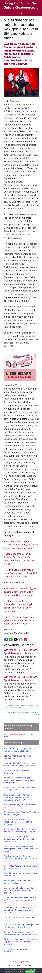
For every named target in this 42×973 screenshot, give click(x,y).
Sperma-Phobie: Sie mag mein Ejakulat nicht (17, 757)
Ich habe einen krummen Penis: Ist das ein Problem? (19, 881)
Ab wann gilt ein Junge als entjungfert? (16, 950)
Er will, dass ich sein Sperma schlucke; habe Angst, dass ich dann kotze (20, 858)
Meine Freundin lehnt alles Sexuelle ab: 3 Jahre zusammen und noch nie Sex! (20, 900)
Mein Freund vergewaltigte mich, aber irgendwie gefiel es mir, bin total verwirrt (21, 848)
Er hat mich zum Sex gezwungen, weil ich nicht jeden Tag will (21, 926)
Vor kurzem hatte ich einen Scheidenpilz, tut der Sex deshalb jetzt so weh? (19, 839)
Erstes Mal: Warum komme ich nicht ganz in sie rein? (20, 867)
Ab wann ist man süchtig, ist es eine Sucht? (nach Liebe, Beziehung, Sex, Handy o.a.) (20, 591)
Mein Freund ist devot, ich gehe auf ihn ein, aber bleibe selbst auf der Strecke (19, 620)
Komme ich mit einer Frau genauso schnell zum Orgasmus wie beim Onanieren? (20, 910)
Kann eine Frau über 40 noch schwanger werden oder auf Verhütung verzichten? (17, 797)
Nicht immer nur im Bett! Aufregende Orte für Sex (21, 874)
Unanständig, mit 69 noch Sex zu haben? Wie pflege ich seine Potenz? (20, 764)
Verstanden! (30, 971)
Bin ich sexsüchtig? (16, 582)
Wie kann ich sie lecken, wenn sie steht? (19, 918)
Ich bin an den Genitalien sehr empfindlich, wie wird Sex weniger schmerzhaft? (19, 780)
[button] (6, 639)
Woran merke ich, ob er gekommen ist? (20, 806)
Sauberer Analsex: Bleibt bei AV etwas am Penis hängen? (21, 813)
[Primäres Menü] (21, 13)
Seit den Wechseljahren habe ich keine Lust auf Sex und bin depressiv (20, 933)
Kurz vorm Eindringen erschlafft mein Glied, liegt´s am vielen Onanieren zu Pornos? (21, 544)
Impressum (28, 965)
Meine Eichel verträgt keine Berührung (16, 771)
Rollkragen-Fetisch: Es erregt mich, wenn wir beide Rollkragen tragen (20, 830)
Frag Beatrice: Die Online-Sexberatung (21, 5)
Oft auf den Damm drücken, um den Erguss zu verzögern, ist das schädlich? (20, 941)
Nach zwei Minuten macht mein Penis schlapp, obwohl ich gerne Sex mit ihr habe (20, 573)
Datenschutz (14, 965)
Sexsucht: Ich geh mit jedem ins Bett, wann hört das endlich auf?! (21, 749)
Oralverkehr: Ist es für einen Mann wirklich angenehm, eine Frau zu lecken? (19, 890)
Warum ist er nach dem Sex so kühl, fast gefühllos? (20, 788)
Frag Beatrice (24, 962)
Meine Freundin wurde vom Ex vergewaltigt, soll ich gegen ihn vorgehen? (18, 822)
